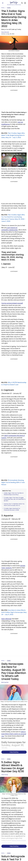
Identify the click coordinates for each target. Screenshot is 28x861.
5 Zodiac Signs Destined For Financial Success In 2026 (12, 509)
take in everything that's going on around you (13, 734)
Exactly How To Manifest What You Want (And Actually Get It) (14, 504)
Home (2, 7)
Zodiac (8, 7)
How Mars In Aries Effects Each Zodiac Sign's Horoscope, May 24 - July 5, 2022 (14, 612)
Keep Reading (14, 752)
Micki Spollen (5, 682)
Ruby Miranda (5, 32)
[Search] (21, 3)
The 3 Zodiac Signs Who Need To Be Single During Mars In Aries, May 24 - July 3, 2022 (13, 135)
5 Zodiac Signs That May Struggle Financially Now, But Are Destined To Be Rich (14, 499)
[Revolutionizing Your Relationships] (14, 2)
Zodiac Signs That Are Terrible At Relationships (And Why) (14, 493)
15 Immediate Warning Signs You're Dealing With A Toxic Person (13, 482)
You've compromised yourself (12, 303)
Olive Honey (4, 774)
